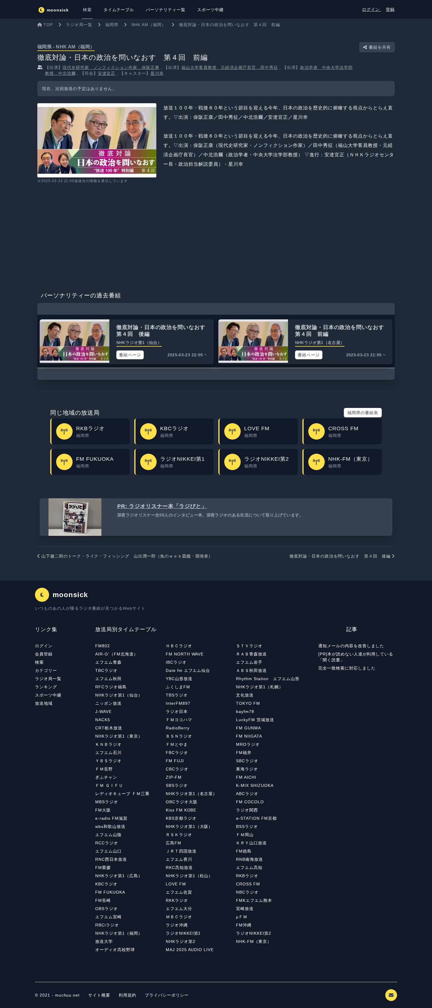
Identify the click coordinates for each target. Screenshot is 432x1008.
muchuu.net (67, 995)
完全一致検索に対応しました (346, 668)
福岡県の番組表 (362, 412)
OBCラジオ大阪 (181, 801)
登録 (390, 9)
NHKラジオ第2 (180, 941)
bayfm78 (245, 711)
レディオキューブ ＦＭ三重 (122, 793)
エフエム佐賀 (179, 892)
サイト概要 (99, 995)
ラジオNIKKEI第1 (183, 933)
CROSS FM (248, 884)
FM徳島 (244, 851)
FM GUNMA (248, 728)
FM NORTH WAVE (185, 654)
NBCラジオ (247, 892)
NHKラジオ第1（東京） (119, 736)
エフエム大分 (179, 908)
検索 (39, 662)
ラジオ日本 (177, 711)
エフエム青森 (108, 662)
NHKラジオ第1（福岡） (119, 933)
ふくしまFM (178, 687)
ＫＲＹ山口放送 (251, 843)
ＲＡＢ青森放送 (251, 654)
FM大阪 (103, 810)
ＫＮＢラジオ (108, 744)
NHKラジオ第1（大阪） (189, 826)
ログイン (371, 9)
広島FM (173, 843)
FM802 (102, 645)
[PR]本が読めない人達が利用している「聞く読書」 (355, 657)
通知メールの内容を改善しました (351, 645)
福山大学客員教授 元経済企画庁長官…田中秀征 (229, 67)
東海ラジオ (247, 769)
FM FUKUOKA (110, 892)
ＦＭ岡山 (245, 834)
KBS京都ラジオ (181, 818)
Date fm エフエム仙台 (188, 670)
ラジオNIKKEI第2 (253, 933)
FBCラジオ (177, 752)
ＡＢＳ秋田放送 (251, 670)
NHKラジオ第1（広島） (119, 875)
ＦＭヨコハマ (179, 719)
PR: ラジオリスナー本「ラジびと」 (162, 506)
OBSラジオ (106, 908)
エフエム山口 (108, 851)
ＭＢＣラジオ (179, 916)
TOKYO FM (248, 703)
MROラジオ (248, 744)
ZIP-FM (174, 777)
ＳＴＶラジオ (249, 645)
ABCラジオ (247, 793)
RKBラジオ (247, 875)
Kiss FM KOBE (181, 810)
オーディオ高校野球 (115, 949)
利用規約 (128, 995)
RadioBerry (178, 728)
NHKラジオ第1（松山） (189, 875)
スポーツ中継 (48, 695)
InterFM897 (178, 703)
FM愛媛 (103, 867)
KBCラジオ (106, 884)
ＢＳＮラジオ (179, 736)
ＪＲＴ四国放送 (181, 851)
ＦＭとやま (177, 744)
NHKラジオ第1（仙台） (119, 695)
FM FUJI (175, 760)
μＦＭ (241, 916)
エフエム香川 (179, 859)
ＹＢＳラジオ (108, 760)
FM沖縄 (244, 925)
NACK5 (102, 719)
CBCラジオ (177, 769)
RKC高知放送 (179, 867)
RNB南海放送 (249, 859)
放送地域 (44, 703)
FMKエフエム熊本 (254, 900)
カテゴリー (46, 670)
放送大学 (104, 941)
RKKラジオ (177, 900)
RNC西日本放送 (111, 859)
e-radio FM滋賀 (111, 818)
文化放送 (245, 695)
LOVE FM (176, 884)
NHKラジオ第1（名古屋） (191, 793)
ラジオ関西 (247, 810)
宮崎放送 (245, 908)
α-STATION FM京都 (256, 818)
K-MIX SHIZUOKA (254, 785)
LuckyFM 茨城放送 (255, 719)
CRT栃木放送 (108, 728)
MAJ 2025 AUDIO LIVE (190, 949)
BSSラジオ (247, 826)
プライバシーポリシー (167, 995)
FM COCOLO (250, 801)
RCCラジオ (106, 843)
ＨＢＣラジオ (179, 645)
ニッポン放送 (108, 703)
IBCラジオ (176, 662)
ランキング (46, 687)
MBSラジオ (106, 801)
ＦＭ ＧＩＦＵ (109, 785)
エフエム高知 (249, 867)
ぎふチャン (106, 777)
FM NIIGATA (249, 736)
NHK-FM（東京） (254, 941)
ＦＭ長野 (104, 769)
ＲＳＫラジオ (179, 834)
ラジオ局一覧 (48, 678)
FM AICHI (246, 777)
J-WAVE (103, 711)
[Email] (391, 995)
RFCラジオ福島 (111, 687)
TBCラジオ (106, 670)
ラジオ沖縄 (177, 925)
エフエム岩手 (249, 662)
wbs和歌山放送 (110, 826)
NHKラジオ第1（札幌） (259, 687)
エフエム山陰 (108, 834)
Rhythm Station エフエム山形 (267, 678)
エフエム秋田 (108, 678)
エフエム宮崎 (108, 916)
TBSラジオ (177, 695)
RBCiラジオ (107, 925)
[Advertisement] (216, 235)
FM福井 (244, 752)
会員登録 (44, 654)
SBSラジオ (177, 785)
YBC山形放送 (179, 678)
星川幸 (157, 73)
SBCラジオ (247, 760)
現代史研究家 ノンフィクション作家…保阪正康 (111, 67)
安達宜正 (106, 73)
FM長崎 (103, 900)
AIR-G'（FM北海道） (116, 654)
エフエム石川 (108, 752)
